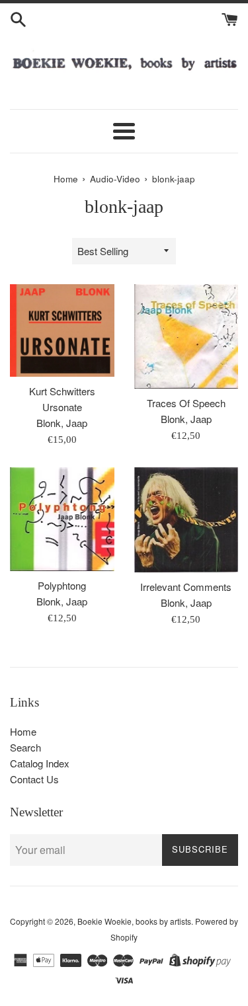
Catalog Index (39, 763)
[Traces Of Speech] (186, 336)
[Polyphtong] (62, 519)
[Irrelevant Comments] (186, 519)
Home (23, 731)
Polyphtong (62, 585)
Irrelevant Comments (185, 587)
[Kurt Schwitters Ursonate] (62, 330)
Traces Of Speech (186, 403)
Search (25, 747)
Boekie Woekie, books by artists (134, 921)
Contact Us (34, 779)
